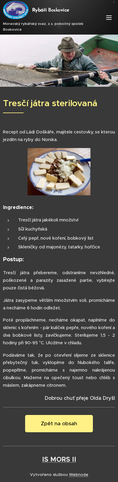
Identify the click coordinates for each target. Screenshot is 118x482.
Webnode (78, 474)
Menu (109, 17)
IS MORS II (59, 459)
